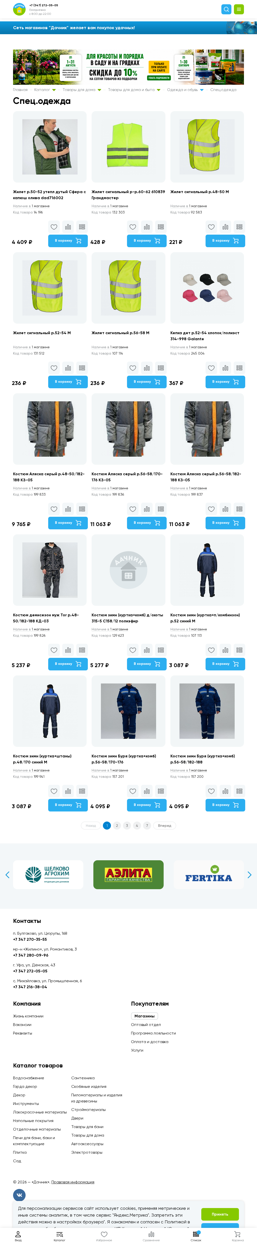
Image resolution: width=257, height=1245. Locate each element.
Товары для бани (87, 1126)
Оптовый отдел (146, 1024)
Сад (17, 1160)
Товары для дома (79, 89)
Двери (77, 1118)
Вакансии (22, 1024)
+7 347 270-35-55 (30, 939)
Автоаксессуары (87, 1143)
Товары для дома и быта (132, 89)
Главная (20, 89)
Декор (19, 1095)
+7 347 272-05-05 (30, 971)
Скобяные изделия (88, 1086)
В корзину (64, 240)
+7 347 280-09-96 (30, 955)
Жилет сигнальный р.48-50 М (199, 191)
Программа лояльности (153, 1033)
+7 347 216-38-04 (30, 986)
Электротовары (86, 1152)
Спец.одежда (223, 89)
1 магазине (31, 206)
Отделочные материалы (37, 1129)
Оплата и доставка (149, 1041)
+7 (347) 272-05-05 (43, 5)
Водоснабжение (28, 1078)
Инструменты (26, 1103)
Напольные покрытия (33, 1120)
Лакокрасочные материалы (40, 1112)
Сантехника (83, 1078)
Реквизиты (22, 1033)
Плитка (20, 1152)
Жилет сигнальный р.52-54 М (42, 332)
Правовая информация (72, 1182)
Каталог (42, 89)
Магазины (145, 1016)
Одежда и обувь (183, 89)
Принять (220, 1214)
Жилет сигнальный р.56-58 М (120, 332)
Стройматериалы (88, 1109)
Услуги (137, 1050)
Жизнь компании (28, 1016)
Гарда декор (25, 1086)
